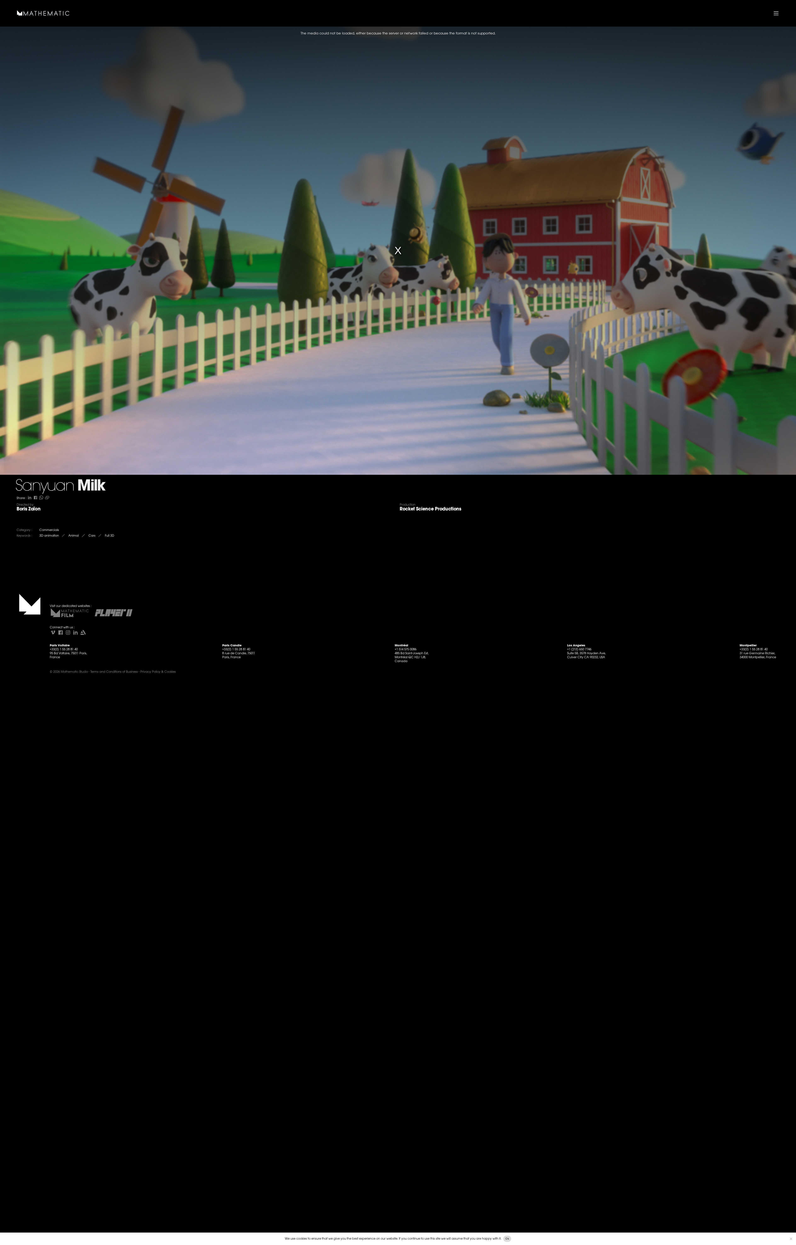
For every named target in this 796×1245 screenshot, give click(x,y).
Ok (507, 1238)
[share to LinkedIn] (29, 497)
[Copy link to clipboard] (47, 497)
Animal (73, 535)
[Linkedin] (75, 632)
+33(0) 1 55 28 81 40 (64, 649)
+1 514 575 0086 (405, 649)
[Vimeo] (53, 632)
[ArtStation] (83, 632)
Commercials (49, 530)
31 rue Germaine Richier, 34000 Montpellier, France (758, 655)
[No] (791, 1239)
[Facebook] (60, 632)
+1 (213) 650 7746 (579, 649)
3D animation (49, 535)
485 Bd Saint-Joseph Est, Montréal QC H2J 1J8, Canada (411, 657)
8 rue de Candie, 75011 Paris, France (238, 655)
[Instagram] (68, 632)
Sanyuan (45, 486)
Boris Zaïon (28, 509)
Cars (92, 535)
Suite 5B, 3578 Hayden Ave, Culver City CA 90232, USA (586, 655)
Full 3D (109, 535)
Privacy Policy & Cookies (158, 672)
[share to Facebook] (35, 497)
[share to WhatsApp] (41, 497)
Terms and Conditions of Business (114, 672)
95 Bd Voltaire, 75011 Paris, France (68, 655)
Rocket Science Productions (430, 509)
